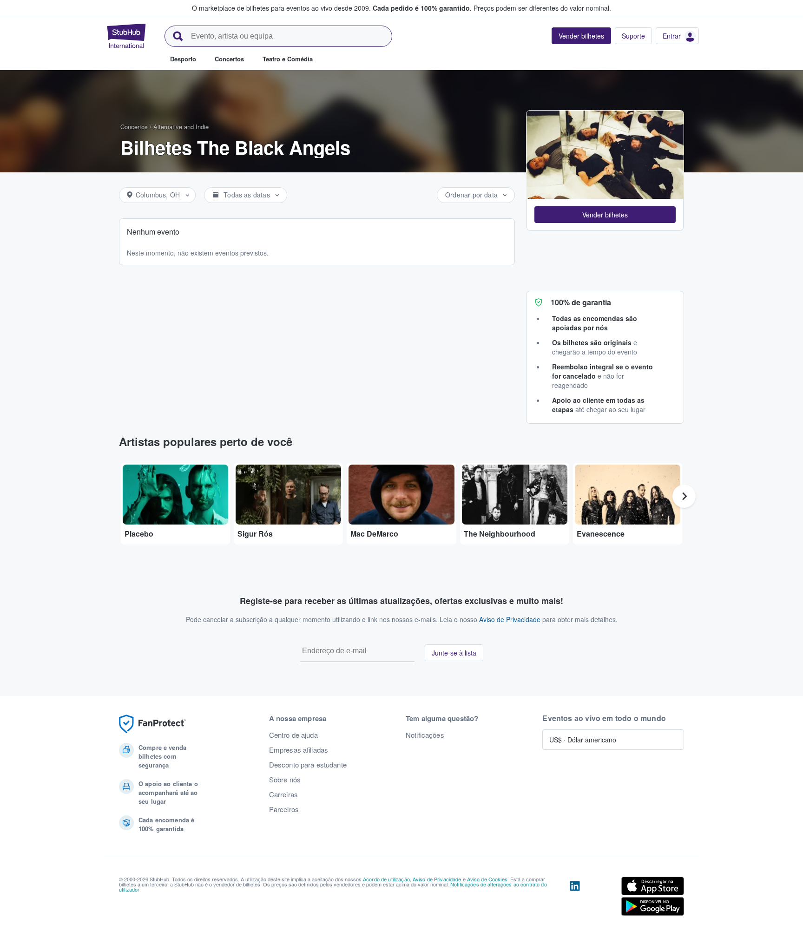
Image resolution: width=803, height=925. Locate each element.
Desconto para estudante (308, 764)
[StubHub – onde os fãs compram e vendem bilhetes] (126, 36)
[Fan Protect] (152, 724)
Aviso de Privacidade (509, 619)
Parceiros (284, 809)
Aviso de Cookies (487, 879)
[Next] (684, 496)
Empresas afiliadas (299, 750)
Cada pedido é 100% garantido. (422, 8)
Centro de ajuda (293, 735)
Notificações (425, 735)
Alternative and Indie (181, 126)
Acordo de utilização (386, 879)
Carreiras (283, 794)
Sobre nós (285, 779)
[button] (605, 214)
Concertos (134, 126)
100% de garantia (581, 302)
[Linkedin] (574, 898)
